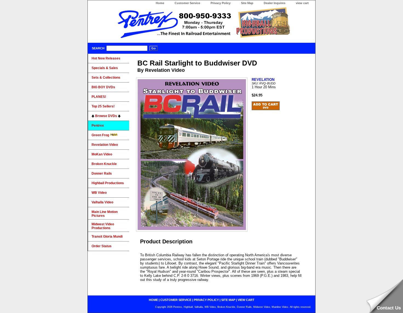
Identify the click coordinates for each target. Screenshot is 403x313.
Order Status (102, 246)
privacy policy (206, 299)
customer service (175, 299)
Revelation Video (105, 145)
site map (228, 299)
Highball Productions (108, 183)
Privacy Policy (221, 3)
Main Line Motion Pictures (105, 214)
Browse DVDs (106, 116)
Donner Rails (102, 173)
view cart (302, 3)
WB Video (99, 193)
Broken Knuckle (104, 164)
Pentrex (98, 125)
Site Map (247, 3)
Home (160, 3)
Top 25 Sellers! (103, 106)
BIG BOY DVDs (103, 87)
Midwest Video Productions (103, 226)
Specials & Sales (105, 68)
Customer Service (187, 3)
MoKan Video (102, 154)
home (153, 299)
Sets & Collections (106, 77)
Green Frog (101, 135)
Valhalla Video (102, 202)
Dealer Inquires (274, 3)
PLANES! (99, 97)
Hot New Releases (106, 58)
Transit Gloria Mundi (107, 236)
